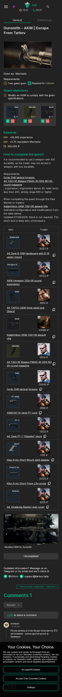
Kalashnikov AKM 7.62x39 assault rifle (26, 206)
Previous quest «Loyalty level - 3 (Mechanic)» (38, 587)
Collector (49, 83)
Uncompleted (31, 556)
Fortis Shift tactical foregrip (19, 177)
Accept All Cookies (31, 669)
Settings (31, 687)
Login (10, 615)
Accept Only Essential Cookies (31, 678)
